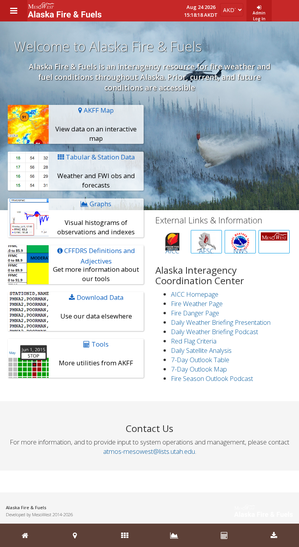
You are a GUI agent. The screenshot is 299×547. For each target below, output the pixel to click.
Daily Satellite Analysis (201, 350)
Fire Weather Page (197, 303)
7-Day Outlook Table (200, 359)
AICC (172, 249)
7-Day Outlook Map (199, 369)
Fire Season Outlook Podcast (212, 378)
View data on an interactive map (96, 124)
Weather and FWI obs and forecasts (96, 170)
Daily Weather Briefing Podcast (214, 331)
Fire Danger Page (195, 312)
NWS (240, 249)
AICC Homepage (194, 294)
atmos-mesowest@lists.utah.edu (149, 451)
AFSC (206, 249)
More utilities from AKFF (96, 353)
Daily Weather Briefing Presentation (221, 322)
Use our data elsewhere (96, 306)
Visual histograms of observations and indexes (96, 217)
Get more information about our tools (96, 264)
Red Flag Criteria (193, 340)
